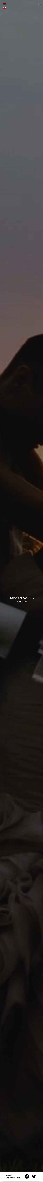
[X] (34, 1176)
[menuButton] (40, 5)
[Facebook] (27, 1176)
